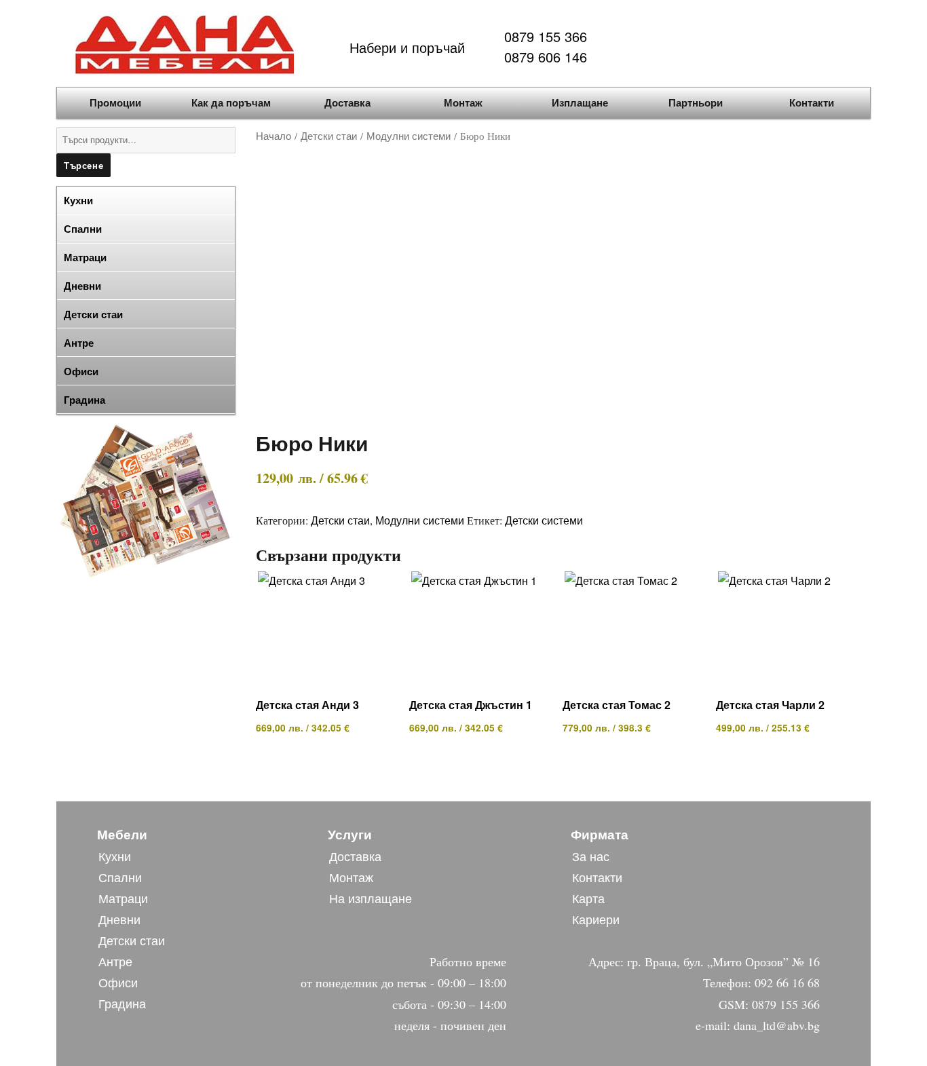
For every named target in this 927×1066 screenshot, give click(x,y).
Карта (588, 898)
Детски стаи (329, 135)
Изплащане (580, 102)
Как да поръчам (231, 102)
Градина (84, 399)
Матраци (123, 898)
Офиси (118, 982)
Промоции (115, 102)
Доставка (347, 102)
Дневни (119, 919)
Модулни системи (408, 135)
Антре (115, 961)
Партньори (695, 102)
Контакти (811, 102)
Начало (273, 135)
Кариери (596, 919)
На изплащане (370, 898)
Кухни (114, 855)
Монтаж (463, 102)
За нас (590, 855)
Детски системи (544, 520)
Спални (120, 877)
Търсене (83, 165)
